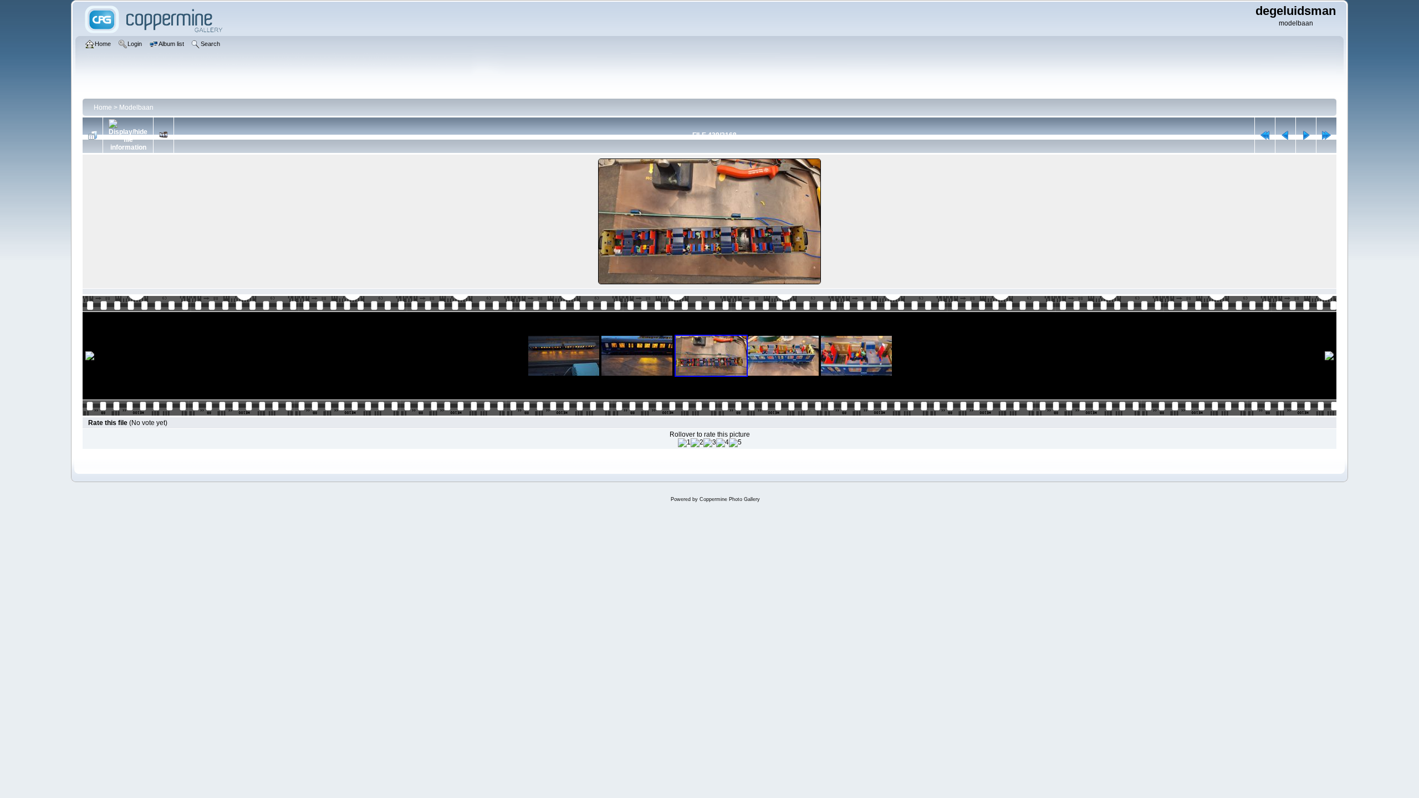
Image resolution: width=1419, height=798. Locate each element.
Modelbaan (136, 107)
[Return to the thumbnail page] (93, 135)
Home (103, 107)
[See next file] (1306, 135)
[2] (697, 442)
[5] (735, 442)
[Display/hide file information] (128, 135)
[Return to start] (1265, 135)
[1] (684, 442)
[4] (722, 442)
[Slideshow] (163, 135)
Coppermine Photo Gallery (730, 499)
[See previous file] (1285, 135)
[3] (709, 442)
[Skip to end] (1326, 135)
